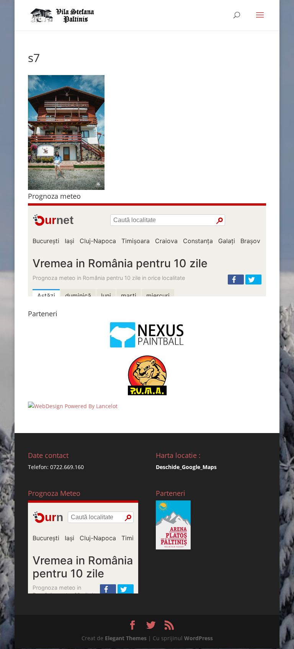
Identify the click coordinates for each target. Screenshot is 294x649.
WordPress (198, 638)
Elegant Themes (126, 638)
